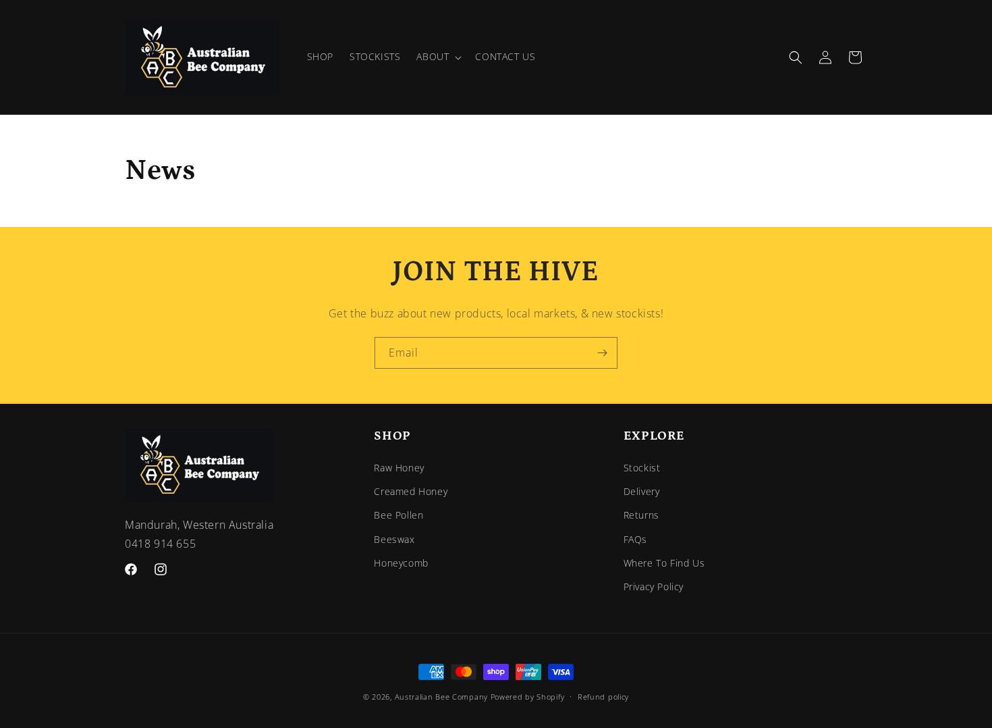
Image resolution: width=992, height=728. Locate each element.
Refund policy (603, 696)
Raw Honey (399, 467)
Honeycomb (401, 562)
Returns (641, 515)
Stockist (642, 467)
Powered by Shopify (528, 697)
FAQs (635, 539)
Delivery (642, 492)
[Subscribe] (602, 353)
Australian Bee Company (441, 697)
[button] (437, 57)
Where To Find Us (664, 562)
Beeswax (394, 539)
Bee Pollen (398, 515)
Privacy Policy (654, 586)
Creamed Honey (410, 492)
